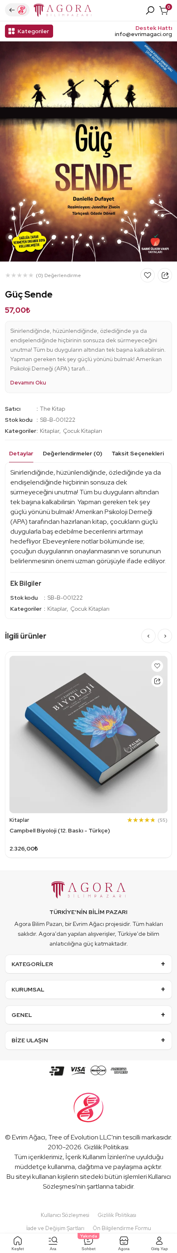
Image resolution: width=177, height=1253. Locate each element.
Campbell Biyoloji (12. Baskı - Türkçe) (59, 830)
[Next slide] (165, 636)
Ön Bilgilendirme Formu (122, 1228)
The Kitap (52, 408)
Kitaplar (49, 430)
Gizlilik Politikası (106, 1147)
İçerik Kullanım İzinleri (95, 1157)
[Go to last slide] (148, 636)
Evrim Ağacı (28, 1137)
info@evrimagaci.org (143, 34)
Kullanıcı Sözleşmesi (65, 1215)
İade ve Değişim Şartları (55, 1228)
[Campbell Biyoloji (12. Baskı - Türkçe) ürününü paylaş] (157, 681)
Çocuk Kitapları (82, 430)
